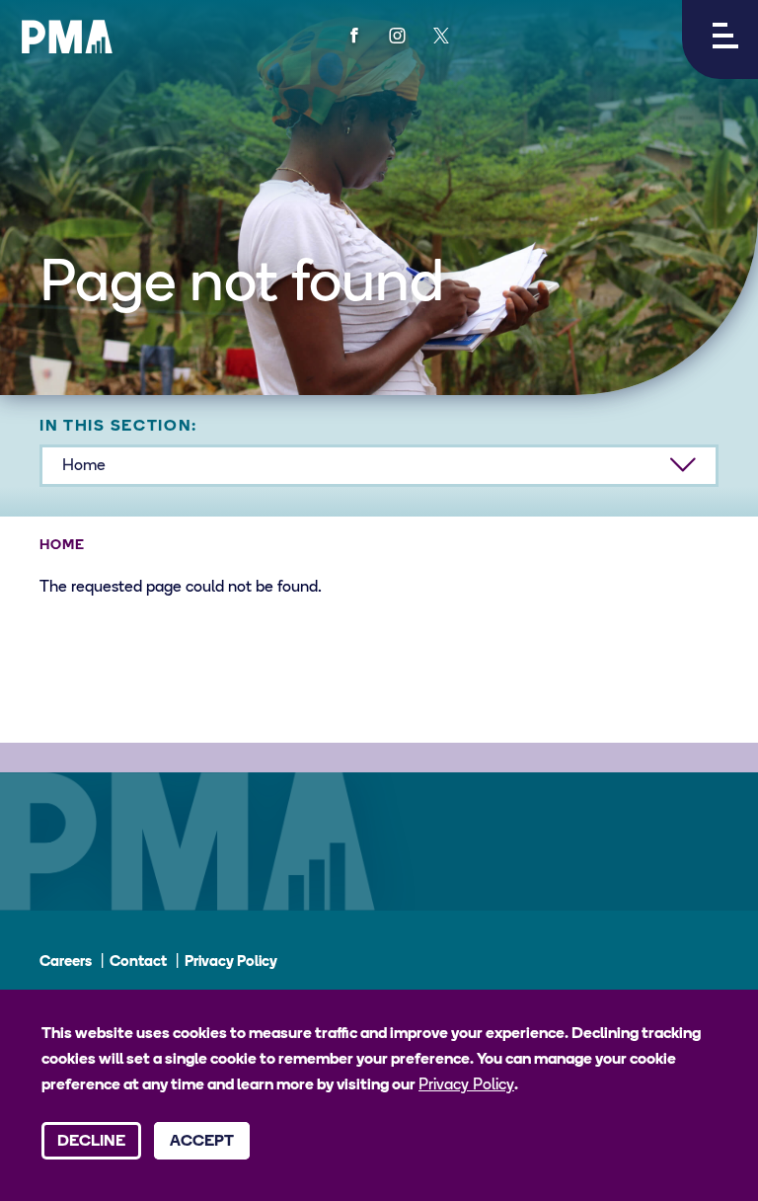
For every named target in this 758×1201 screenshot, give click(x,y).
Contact (138, 962)
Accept (202, 1142)
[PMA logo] (67, 36)
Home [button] (84, 466)
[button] (720, 39)
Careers (65, 962)
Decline (91, 1142)
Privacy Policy (231, 962)
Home (62, 545)
